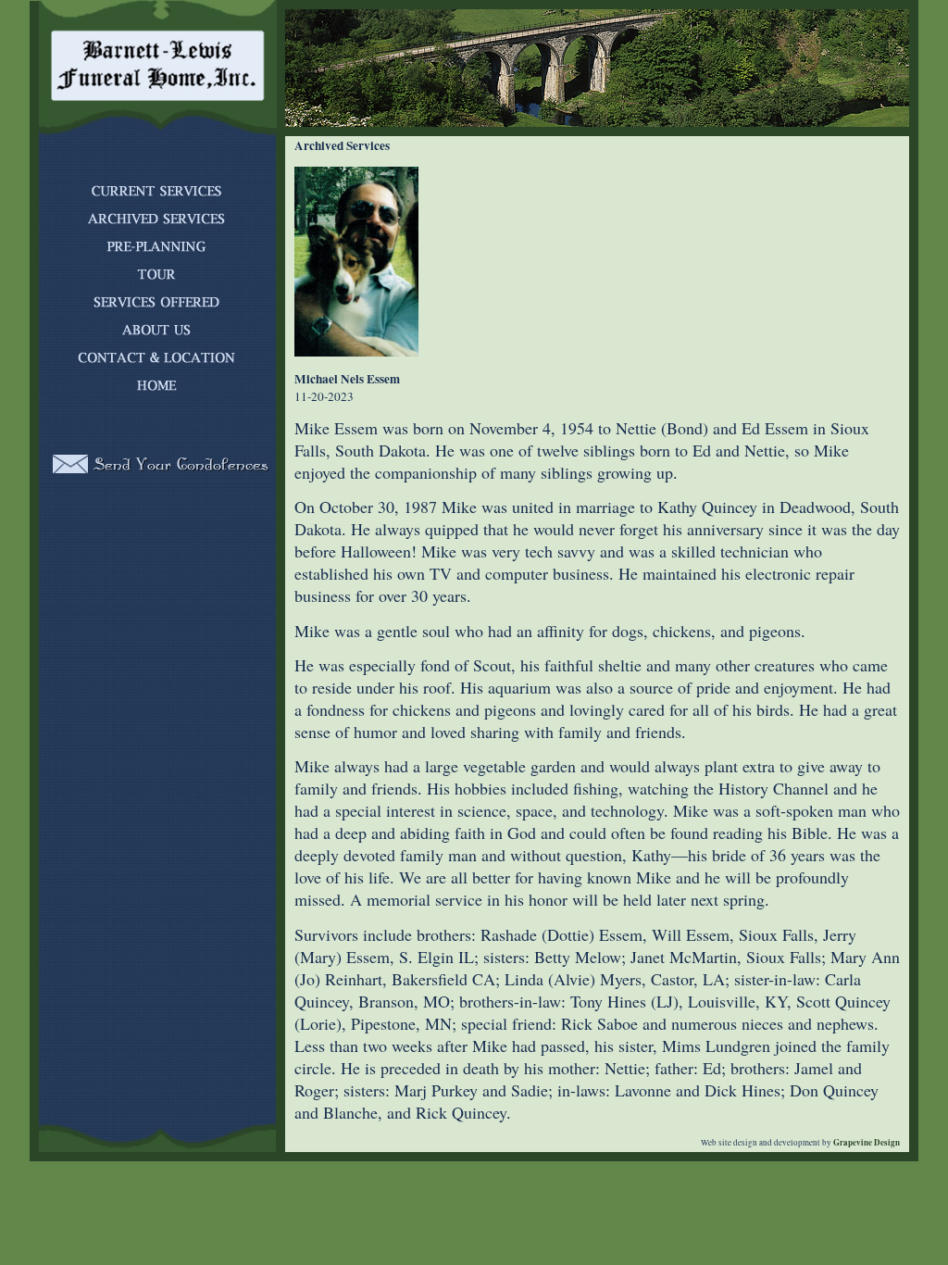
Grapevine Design (865, 1142)
